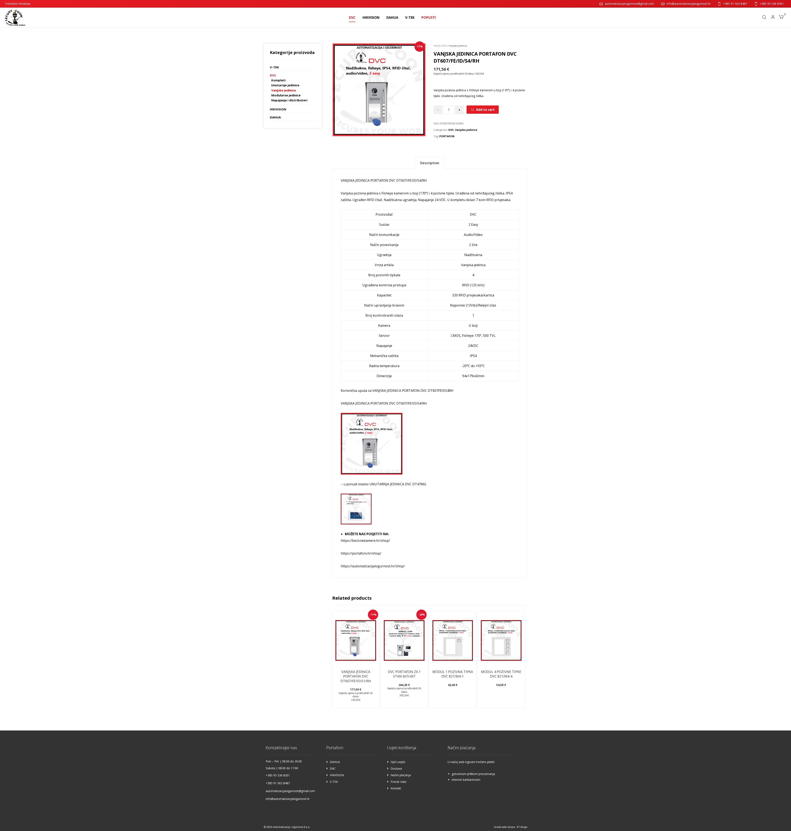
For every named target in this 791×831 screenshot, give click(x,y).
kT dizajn (522, 827)
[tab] (430, 163)
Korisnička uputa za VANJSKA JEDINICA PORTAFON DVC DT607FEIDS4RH (397, 390)
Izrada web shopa (504, 827)
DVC (445, 45)
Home (437, 45)
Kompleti (278, 80)
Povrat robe (398, 782)
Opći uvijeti (398, 762)
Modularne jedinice (286, 95)
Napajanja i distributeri (289, 100)
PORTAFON (446, 136)
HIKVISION (278, 109)
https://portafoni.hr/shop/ (361, 553)
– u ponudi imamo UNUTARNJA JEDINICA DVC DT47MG (383, 484)
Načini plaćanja (401, 775)
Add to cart (485, 109)
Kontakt (396, 788)
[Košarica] (781, 16)
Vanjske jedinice (466, 130)
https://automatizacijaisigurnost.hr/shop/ (373, 566)
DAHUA (275, 117)
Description (429, 163)
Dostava (396, 768)
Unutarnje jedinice (285, 85)
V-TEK (274, 67)
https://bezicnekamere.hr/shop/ (365, 540)
